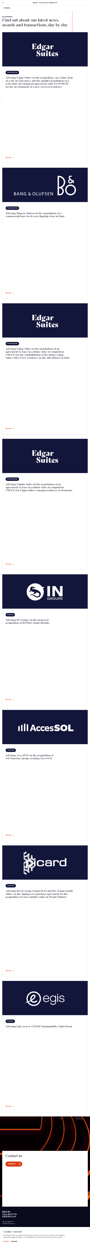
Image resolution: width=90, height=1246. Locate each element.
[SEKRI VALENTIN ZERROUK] (45, 2)
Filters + (7, 8)
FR (3, 17)
